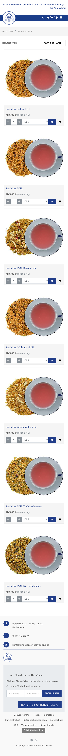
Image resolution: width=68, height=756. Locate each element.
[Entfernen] (8, 122)
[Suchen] (37, 41)
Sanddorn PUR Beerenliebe (21, 268)
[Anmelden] (56, 17)
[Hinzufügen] (19, 122)
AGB (16, 725)
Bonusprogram (21, 715)
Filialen (36, 715)
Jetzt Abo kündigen (34, 730)
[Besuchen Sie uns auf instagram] (36, 740)
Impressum (48, 715)
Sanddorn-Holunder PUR (20, 347)
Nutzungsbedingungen (35, 720)
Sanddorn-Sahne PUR (18, 109)
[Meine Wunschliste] (52, 17)
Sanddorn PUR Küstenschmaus (23, 586)
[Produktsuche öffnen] (43, 17)
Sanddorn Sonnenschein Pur (21, 427)
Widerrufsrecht (47, 725)
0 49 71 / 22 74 (20, 635)
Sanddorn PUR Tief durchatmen (24, 506)
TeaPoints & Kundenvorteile (38, 705)
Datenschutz (56, 720)
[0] (48, 17)
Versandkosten (28, 725)
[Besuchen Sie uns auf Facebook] (32, 740)
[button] (53, 43)
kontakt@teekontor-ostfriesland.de (30, 645)
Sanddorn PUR (14, 188)
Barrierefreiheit (12, 720)
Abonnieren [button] (52, 693)
